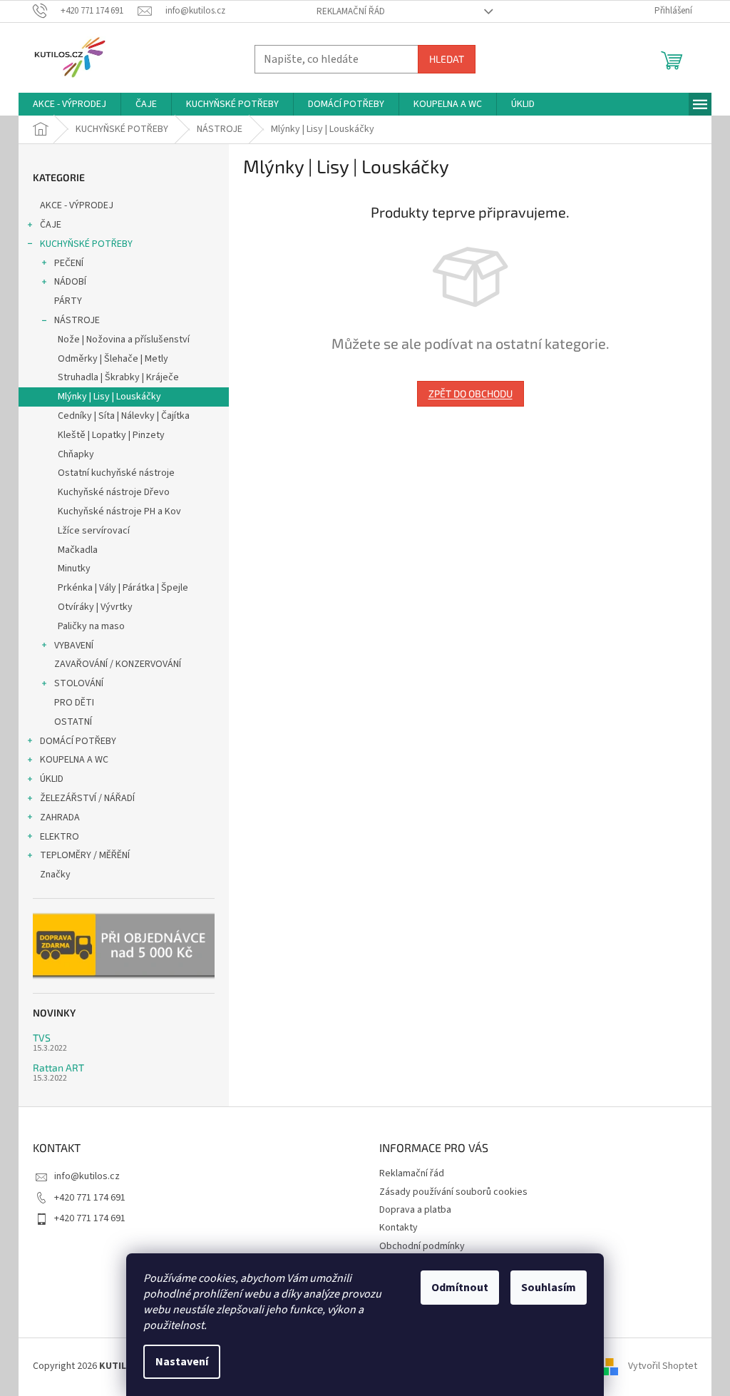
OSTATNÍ (73, 722)
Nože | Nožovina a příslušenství (124, 339)
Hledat (446, 59)
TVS (42, 1037)
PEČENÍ (68, 263)
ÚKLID (51, 779)
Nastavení (181, 1362)
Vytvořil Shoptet (662, 1366)
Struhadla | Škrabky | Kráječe (118, 377)
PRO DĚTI (74, 703)
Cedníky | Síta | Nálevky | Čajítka (124, 416)
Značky (55, 874)
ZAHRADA (60, 817)
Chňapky (76, 454)
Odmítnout (459, 1287)
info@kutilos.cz (87, 1176)
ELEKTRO (59, 837)
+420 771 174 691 (89, 1198)
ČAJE (50, 225)
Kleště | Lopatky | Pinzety (111, 435)
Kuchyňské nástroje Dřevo (114, 492)
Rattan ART (58, 1067)
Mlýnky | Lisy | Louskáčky (109, 396)
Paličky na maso (91, 626)
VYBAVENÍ (73, 645)
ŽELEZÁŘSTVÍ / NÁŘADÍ (87, 798)
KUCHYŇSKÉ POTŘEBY (86, 244)
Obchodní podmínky (422, 1246)
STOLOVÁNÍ (78, 683)
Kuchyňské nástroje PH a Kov (119, 511)
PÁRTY (68, 301)
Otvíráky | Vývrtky (95, 607)
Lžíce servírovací (94, 531)
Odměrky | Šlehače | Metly (113, 359)
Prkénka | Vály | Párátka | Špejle (123, 588)
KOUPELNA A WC (74, 760)
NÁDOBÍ (70, 282)
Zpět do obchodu (470, 393)
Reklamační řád (351, 11)
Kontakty (398, 1228)
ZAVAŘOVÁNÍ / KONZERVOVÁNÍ (117, 664)
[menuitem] (69, 104)
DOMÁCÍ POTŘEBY (78, 741)
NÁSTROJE (77, 320)
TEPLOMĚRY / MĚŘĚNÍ (85, 855)
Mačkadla (78, 550)
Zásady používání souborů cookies (453, 1192)
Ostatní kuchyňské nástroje (116, 473)
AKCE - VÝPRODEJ (76, 205)
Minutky (74, 568)
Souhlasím (548, 1287)
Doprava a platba (415, 1210)
